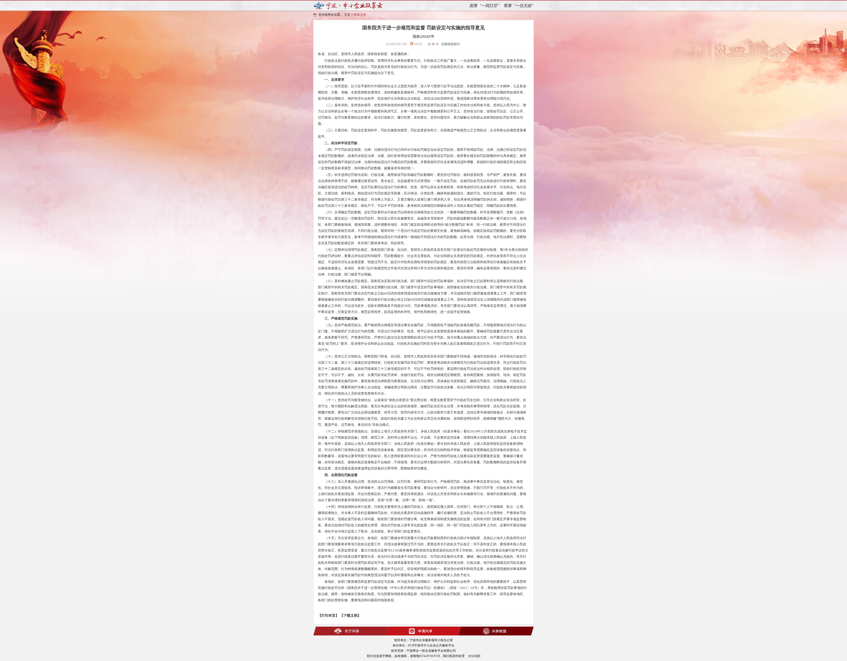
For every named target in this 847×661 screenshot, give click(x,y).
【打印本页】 (328, 615)
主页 (347, 14)
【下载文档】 (350, 615)
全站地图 (474, 656)
